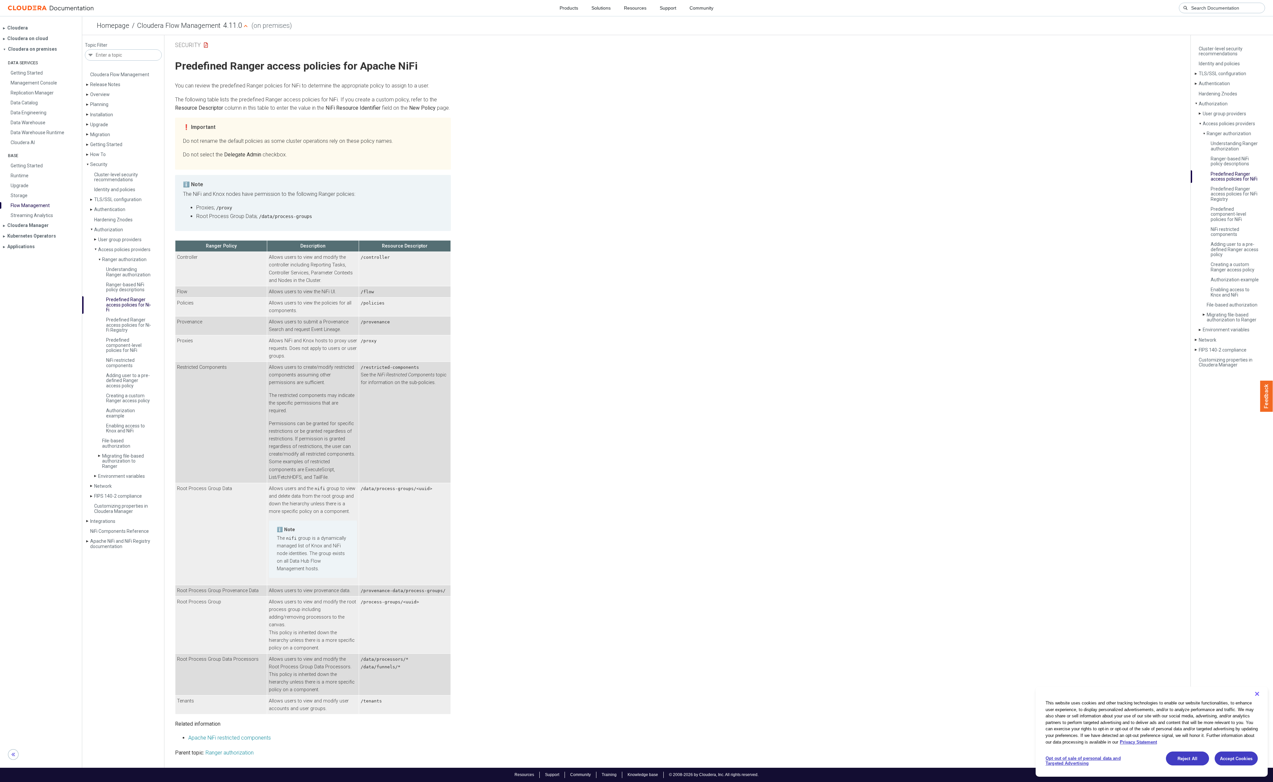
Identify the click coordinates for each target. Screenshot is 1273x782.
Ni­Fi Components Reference (119, 531)
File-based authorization (116, 443)
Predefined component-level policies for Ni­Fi (124, 345)
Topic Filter (96, 45)
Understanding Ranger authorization (128, 272)
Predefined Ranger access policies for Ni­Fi (128, 304)
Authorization (108, 229)
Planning (99, 104)
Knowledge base (643, 774)
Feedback (1266, 396)
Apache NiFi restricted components (229, 738)
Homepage (113, 25)
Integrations (102, 521)
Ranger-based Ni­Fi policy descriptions (125, 287)
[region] (1152, 732)
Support (668, 8)
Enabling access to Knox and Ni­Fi (125, 428)
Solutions (601, 8)
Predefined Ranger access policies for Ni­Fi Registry (128, 325)
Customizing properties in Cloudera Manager (121, 508)
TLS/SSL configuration (118, 199)
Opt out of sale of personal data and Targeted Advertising (1083, 761)
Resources (635, 8)
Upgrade (99, 124)
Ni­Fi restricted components (120, 363)
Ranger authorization (124, 259)
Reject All (1187, 758)
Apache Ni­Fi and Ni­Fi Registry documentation (120, 543)
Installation (101, 114)
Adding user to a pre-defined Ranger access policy (128, 380)
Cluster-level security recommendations (116, 177)
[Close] (1257, 694)
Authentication (109, 209)
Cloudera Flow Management (178, 25)
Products (569, 8)
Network (103, 486)
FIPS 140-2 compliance (118, 496)
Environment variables (121, 476)
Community (701, 8)
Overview (100, 94)
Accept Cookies (1236, 758)
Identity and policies (114, 189)
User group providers (120, 239)
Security (98, 164)
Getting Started (106, 144)
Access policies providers (124, 249)
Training (609, 774)
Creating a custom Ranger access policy (128, 398)
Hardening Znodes (113, 219)
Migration (100, 134)
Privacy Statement (1138, 741)
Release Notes (105, 84)
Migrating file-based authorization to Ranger (123, 461)
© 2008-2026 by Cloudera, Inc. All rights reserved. (713, 774)
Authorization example (120, 413)
